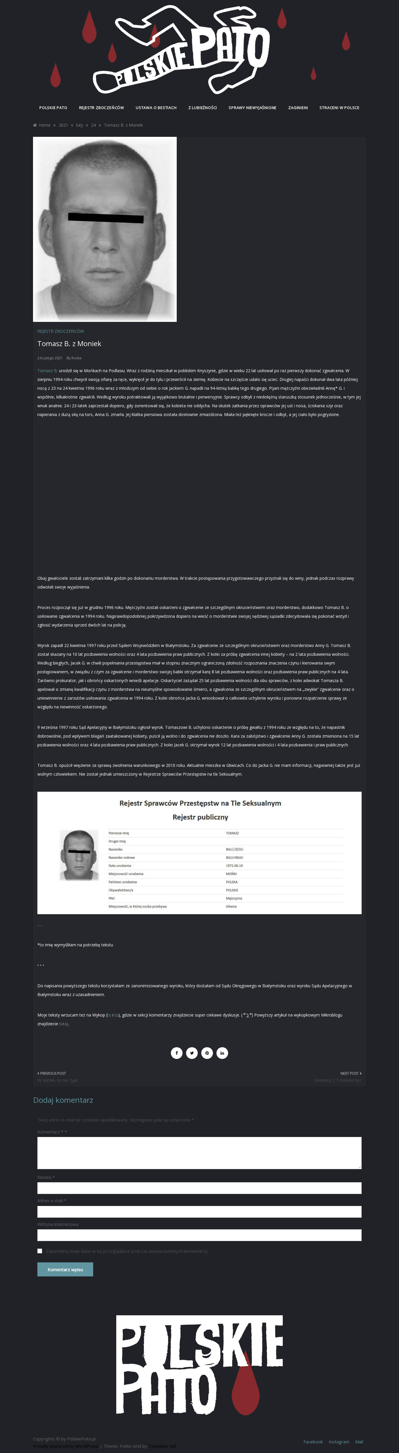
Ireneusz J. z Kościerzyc (338, 1080)
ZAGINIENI (298, 107)
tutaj (63, 1023)
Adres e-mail (51, 1200)
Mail (359, 1442)
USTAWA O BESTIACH (156, 107)
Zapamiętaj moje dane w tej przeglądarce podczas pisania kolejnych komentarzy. (127, 1251)
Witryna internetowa (58, 1224)
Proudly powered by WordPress (66, 1446)
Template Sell (162, 1446)
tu (109, 1015)
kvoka (76, 358)
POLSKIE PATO (53, 107)
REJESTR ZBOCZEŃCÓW (101, 107)
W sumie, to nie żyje (57, 1080)
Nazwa (46, 1177)
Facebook (313, 1442)
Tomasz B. (47, 370)
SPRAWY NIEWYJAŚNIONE (253, 107)
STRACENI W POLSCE (340, 107)
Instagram (339, 1442)
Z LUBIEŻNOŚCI (202, 107)
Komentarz (50, 1132)
